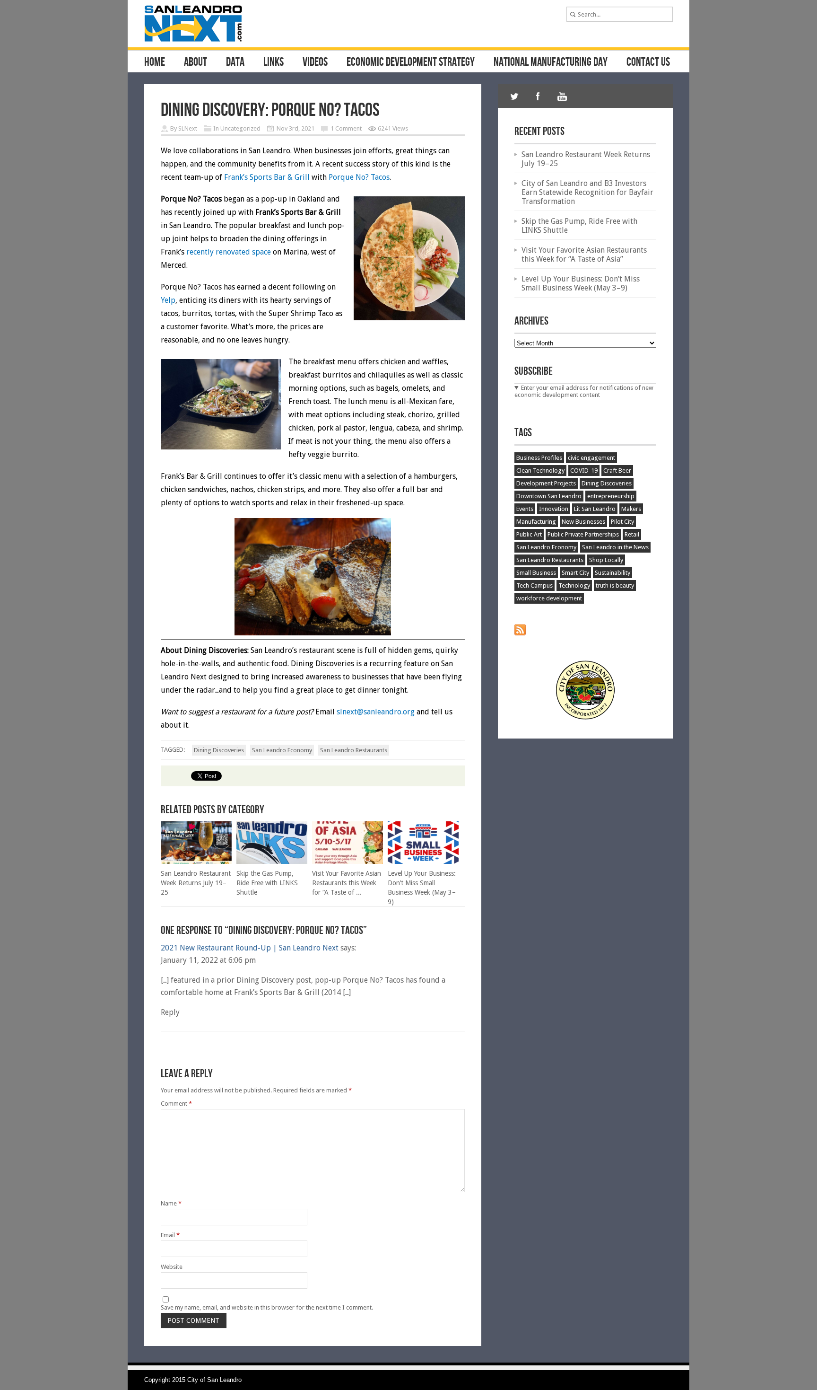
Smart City (575, 572)
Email (170, 1235)
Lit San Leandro (595, 508)
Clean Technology (540, 470)
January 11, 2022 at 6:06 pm (208, 960)
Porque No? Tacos (359, 177)
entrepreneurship (610, 496)
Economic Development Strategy (411, 62)
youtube (562, 96)
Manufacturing (536, 521)
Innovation (553, 508)
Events (524, 508)
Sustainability (612, 572)
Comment (176, 1103)
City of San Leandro (214, 1379)
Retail (632, 534)
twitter (514, 96)
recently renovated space (228, 251)
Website (172, 1266)
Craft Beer (617, 470)
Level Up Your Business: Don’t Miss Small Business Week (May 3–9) (580, 283)
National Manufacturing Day (551, 62)
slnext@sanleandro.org (376, 711)
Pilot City (622, 521)
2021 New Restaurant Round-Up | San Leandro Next (250, 947)
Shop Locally (606, 559)
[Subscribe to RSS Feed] (520, 633)
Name (171, 1203)
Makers (631, 508)
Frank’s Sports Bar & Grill (268, 177)
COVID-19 (584, 470)
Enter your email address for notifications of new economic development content (583, 391)
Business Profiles (539, 457)
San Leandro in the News (615, 547)
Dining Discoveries (219, 750)
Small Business (536, 572)
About (195, 62)
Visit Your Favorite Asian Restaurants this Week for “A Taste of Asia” (584, 255)
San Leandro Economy (282, 750)
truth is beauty (615, 585)
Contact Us (648, 62)
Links (273, 62)
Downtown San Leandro (549, 496)
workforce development (549, 598)
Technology (574, 585)
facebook (538, 96)
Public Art (529, 534)
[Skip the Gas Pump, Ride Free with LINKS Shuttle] (271, 861)
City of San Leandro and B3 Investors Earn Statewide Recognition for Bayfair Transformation (587, 192)
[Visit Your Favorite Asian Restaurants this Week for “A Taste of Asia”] (347, 861)
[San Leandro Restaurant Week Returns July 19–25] (196, 861)
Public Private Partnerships (583, 534)
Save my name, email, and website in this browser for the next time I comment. (267, 1307)
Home (154, 62)
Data (235, 62)
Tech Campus (534, 585)
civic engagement (591, 457)
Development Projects (546, 483)
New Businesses (583, 521)
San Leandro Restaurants (353, 750)
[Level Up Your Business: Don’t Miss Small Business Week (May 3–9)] (423, 861)
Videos (315, 62)
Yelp (168, 300)
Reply (170, 1012)
